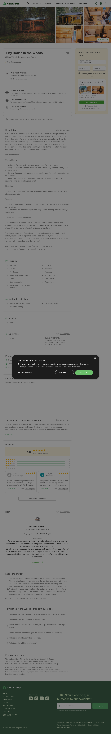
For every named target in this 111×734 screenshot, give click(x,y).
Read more (76, 367)
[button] (25, 372)
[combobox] (95, 358)
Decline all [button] (64, 373)
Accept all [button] (84, 373)
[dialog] (55, 367)
